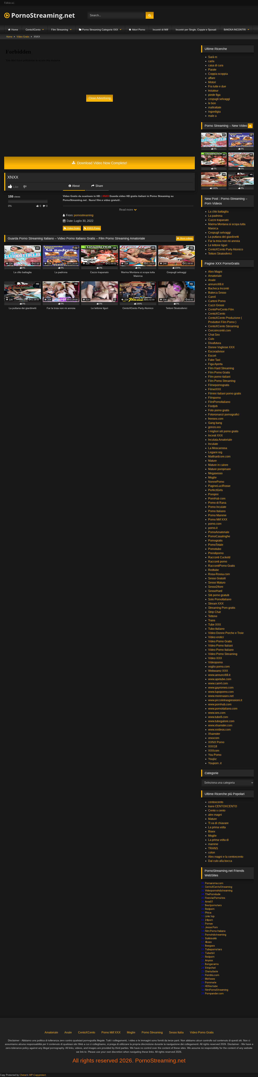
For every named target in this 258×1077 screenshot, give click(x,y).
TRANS (213, 848)
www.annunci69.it (219, 674)
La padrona (215, 215)
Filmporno (214, 397)
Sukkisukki (211, 938)
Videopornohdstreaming (218, 890)
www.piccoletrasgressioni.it (225, 700)
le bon (212, 103)
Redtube (213, 569)
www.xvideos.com (219, 729)
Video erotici (216, 637)
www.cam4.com (218, 683)
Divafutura (214, 343)
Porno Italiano (217, 511)
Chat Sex (214, 334)
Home (14, 29)
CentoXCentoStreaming (218, 886)
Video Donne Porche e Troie (226, 632)
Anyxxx (209, 960)
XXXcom (213, 750)
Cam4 (212, 296)
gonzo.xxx (214, 427)
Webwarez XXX (218, 670)
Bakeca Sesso (217, 292)
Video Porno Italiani (220, 645)
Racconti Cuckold (219, 557)
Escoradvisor (216, 351)
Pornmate (210, 982)
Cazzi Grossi (216, 305)
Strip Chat (214, 611)
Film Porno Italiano (215, 931)
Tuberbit (210, 953)
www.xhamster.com (220, 725)
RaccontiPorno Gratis (221, 565)
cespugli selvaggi (219, 99)
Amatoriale (215, 275)
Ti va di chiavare (218, 823)
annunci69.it (215, 284)
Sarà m (212, 56)
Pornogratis (215, 540)
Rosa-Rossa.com (219, 574)
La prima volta (217, 827)
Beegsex (210, 945)
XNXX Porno (93, 228)
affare (211, 78)
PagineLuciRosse (219, 485)
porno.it (212, 527)
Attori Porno (138, 29)
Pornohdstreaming (215, 934)
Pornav (209, 923)
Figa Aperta (215, 364)
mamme (213, 844)
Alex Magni (215, 271)
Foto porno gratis (218, 410)
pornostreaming (83, 215)
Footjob (213, 406)
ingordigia (214, 111)
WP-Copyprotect (37, 1075)
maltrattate (214, 107)
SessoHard (215, 590)
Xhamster (214, 733)
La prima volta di (218, 839)
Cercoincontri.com (219, 330)
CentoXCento (33, 29)
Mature (212, 460)
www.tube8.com (218, 716)
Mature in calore (218, 464)
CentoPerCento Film (221, 309)
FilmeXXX (214, 389)
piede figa (214, 94)
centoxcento (215, 802)
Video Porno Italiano (221, 649)
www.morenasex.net (220, 695)
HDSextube (211, 986)
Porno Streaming (152, 1032)
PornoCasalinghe (219, 536)
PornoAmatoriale (218, 532)
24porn (209, 920)
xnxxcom (213, 737)
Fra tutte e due (217, 86)
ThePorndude (212, 894)
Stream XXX (216, 603)
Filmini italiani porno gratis (224, 393)
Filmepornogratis (218, 385)
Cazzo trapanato (218, 219)
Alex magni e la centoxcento (225, 856)
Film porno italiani (219, 376)
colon (211, 852)
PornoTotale (215, 544)
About (76, 185)
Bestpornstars (213, 905)
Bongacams (212, 964)
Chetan (23, 1075)
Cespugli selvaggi (219, 232)
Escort (212, 355)
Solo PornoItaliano (219, 599)
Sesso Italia (176, 1032)
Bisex (211, 831)
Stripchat (210, 967)
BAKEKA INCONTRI (235, 29)
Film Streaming (59, 29)
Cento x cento (216, 810)
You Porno (214, 754)
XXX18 (212, 746)
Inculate (213, 443)
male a (212, 115)
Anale (212, 280)
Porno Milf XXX (217, 519)
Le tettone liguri (217, 245)
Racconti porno (217, 561)
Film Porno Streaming (221, 380)
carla (211, 61)
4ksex (208, 942)
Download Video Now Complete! (101, 163)
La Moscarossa (217, 448)
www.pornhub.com (219, 704)
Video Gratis (23, 36)
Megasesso (215, 473)
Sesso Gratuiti (217, 578)
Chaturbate (211, 971)
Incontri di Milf (160, 29)
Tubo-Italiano (216, 628)
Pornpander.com (214, 993)
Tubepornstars (213, 949)
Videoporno (215, 662)
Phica (208, 912)
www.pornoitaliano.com (222, 708)
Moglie (212, 477)
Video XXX (215, 658)
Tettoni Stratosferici (220, 253)
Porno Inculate (217, 506)
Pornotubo (214, 548)
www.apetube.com (219, 679)
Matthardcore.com (219, 456)
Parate (212, 69)
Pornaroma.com (214, 883)
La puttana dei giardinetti (223, 236)
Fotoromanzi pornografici (223, 414)
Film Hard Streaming (221, 368)
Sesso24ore (215, 586)
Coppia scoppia (218, 73)
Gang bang (215, 422)
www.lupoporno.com (221, 691)
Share (99, 185)
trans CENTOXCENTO (222, 806)
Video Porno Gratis (220, 641)
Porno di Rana (217, 502)
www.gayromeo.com (220, 687)
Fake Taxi (214, 359)
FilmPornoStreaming (216, 989)
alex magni (215, 814)
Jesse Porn (211, 927)
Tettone (212, 616)
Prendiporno (216, 553)
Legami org (215, 452)
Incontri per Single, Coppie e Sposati (196, 29)
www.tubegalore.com (221, 721)
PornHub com (216, 498)
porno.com (214, 523)
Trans (211, 620)
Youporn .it (214, 763)
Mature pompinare (219, 469)
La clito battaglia (218, 211)
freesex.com (215, 418)
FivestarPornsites (215, 898)
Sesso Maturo (216, 582)
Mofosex (210, 978)
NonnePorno (216, 481)
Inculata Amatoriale (220, 439)
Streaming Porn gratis (221, 607)
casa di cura (215, 65)
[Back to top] (247, 1066)
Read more (126, 209)
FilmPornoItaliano (219, 401)
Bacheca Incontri (218, 288)
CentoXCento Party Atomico (225, 249)
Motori (212, 82)
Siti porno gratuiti (218, 595)
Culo (211, 338)
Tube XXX (214, 624)
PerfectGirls (215, 490)
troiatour (213, 90)
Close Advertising (100, 98)
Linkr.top (209, 916)
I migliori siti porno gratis (223, 431)
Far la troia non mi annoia (224, 240)
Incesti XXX (215, 435)
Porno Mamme (217, 515)
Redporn (209, 909)
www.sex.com (216, 712)
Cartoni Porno (217, 301)
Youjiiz (212, 759)
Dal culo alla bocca (220, 860)
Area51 (209, 901)
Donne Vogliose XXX (221, 347)
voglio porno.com (219, 666)
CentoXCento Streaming (223, 326)
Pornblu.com (212, 975)
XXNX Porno (216, 742)
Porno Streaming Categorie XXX (100, 29)
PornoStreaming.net (42, 15)
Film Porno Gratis (219, 372)
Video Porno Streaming (222, 653)
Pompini (213, 494)
